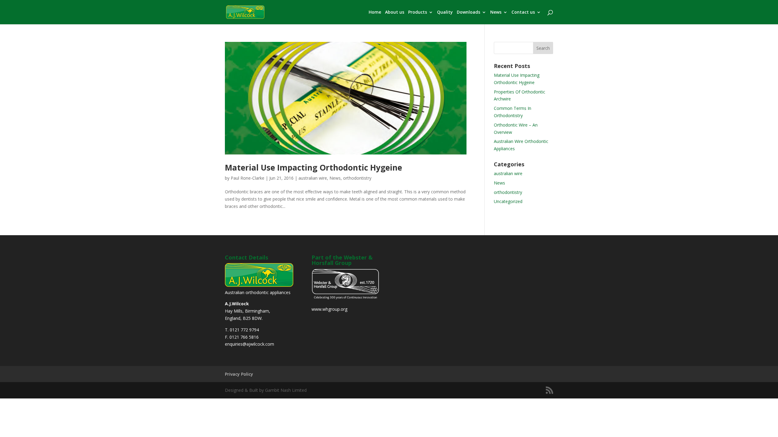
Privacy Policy (239, 374)
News (495, 12)
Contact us (523, 12)
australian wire (312, 178)
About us (394, 12)
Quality (445, 12)
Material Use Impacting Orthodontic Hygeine (313, 167)
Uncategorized (508, 201)
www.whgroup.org (329, 309)
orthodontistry (357, 178)
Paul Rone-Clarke (247, 178)
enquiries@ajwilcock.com (249, 344)
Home (375, 12)
